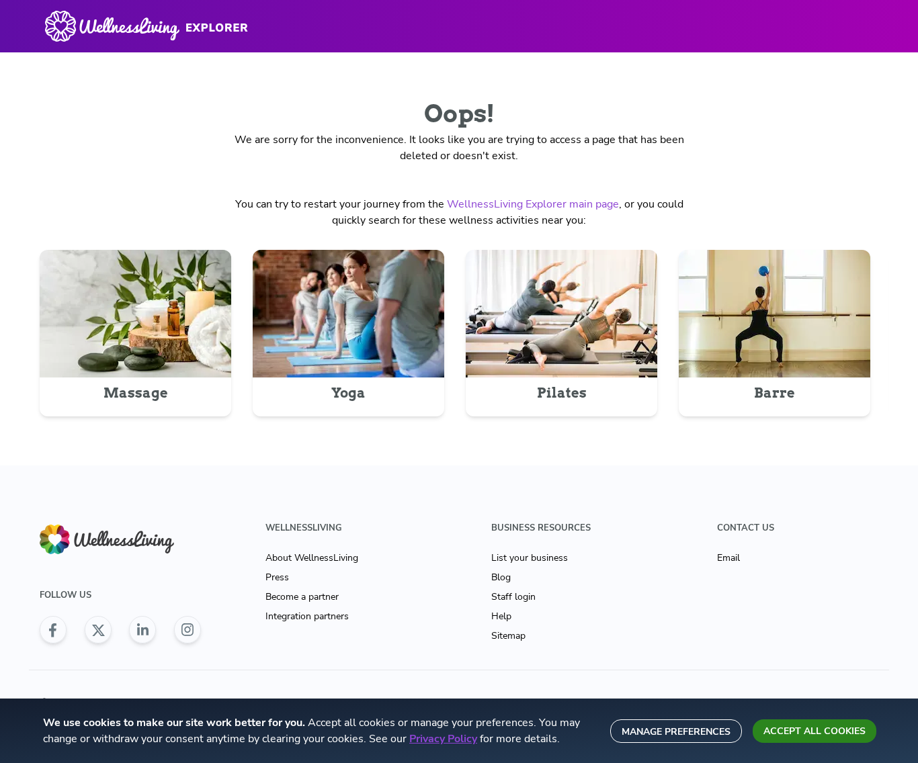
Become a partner (302, 596)
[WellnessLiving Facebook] (53, 630)
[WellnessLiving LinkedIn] (142, 630)
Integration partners (307, 616)
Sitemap (508, 635)
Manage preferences (676, 731)
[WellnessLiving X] (98, 630)
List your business (529, 557)
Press (277, 577)
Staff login (513, 596)
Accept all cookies (814, 731)
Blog (501, 577)
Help (501, 616)
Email (728, 557)
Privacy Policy (443, 738)
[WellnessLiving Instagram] (187, 630)
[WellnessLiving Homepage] (120, 540)
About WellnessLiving (311, 557)
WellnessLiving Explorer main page (533, 204)
